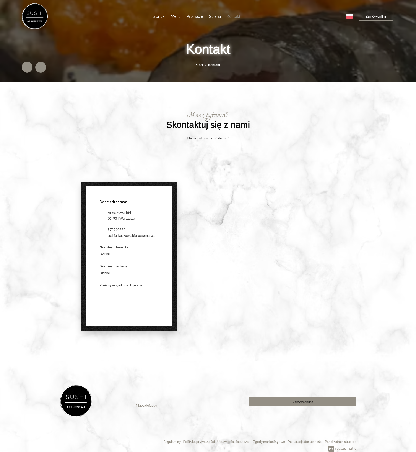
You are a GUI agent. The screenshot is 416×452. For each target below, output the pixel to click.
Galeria (215, 16)
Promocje (195, 16)
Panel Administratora (340, 441)
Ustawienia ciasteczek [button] (234, 441)
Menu (176, 16)
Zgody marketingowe (269, 441)
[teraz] (117, 253)
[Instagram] (40, 67)
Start (157, 16)
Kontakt (233, 16)
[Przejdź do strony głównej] (35, 16)
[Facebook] (27, 67)
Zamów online (376, 16)
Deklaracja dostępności (305, 441)
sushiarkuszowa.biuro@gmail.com (133, 235)
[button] (351, 16)
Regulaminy (172, 441)
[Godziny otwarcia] (123, 253)
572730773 (116, 229)
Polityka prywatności (199, 441)
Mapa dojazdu (146, 405)
